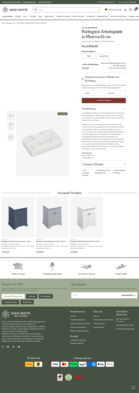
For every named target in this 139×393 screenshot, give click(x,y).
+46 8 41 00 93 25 (44, 2)
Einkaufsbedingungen (78, 312)
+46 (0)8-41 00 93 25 (78, 332)
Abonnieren (127, 287)
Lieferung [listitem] (31, 288)
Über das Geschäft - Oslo (125, 317)
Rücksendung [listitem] (46, 288)
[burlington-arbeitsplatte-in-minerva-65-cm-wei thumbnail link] (11, 115)
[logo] (15, 10)
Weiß (89, 56)
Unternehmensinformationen (103, 312)
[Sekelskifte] (24, 306)
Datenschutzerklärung (78, 319)
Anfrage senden (104, 100)
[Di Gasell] (59, 369)
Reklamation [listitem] (27, 294)
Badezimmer (11, 23)
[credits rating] (78, 370)
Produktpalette (98, 319)
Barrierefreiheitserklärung (79, 323)
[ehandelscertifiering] (68, 369)
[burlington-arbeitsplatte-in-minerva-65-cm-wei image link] (42, 143)
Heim (3, 23)
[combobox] (68, 10)
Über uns (96, 308)
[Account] (125, 9)
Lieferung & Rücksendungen (80, 316)
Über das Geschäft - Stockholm (123, 312)
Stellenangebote (99, 316)
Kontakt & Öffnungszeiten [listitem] (13, 288)
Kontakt (73, 308)
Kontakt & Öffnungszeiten (12, 2)
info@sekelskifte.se (29, 2)
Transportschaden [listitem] (10, 294)
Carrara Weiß (104, 56)
